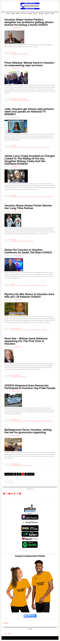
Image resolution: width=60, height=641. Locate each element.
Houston (20, 54)
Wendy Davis (27, 100)
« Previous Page (9, 474)
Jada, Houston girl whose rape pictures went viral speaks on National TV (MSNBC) (29, 111)
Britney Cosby (14, 196)
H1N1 (26, 285)
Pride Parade (47, 421)
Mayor (24, 54)
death (16, 285)
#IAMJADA (13, 147)
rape (23, 100)
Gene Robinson (17, 376)
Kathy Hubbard (26, 241)
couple (19, 196)
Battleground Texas (15, 98)
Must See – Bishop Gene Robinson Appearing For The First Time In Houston (26, 341)
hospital (17, 329)
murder (48, 196)
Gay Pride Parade (19, 421)
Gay (31, 196)
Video (45, 147)
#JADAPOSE (18, 147)
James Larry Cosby (41, 196)
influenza (28, 329)
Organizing (28, 465)
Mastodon (6, 623)
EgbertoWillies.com (30, 6)
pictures (30, 147)
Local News (13, 52)
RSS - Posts (8, 633)
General (12, 284)
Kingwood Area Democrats (37, 421)
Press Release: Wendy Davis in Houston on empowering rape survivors (29, 64)
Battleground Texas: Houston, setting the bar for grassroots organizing (28, 431)
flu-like (22, 285)
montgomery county (36, 285)
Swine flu (44, 285)
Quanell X (35, 147)
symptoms (44, 329)
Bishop (12, 376)
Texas (27, 54)
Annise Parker (14, 54)
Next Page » (31, 474)
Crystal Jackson (26, 196)
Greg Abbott (14, 100)
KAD (29, 421)
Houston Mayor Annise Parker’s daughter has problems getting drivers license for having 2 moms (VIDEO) (28, 22)
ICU (25, 329)
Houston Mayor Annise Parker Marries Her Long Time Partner (28, 207)
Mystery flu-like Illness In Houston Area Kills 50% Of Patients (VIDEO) (29, 295)
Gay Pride (13, 421)
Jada (27, 147)
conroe (12, 285)
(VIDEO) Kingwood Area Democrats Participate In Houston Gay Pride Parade (29, 387)
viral (48, 147)
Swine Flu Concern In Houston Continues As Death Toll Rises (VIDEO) (28, 251)
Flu (19, 285)
